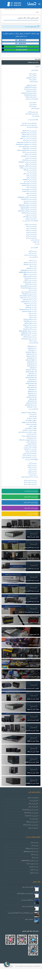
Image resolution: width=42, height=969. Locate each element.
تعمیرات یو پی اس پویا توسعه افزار (25, 893)
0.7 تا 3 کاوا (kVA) (32, 346)
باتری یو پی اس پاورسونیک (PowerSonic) (26, 144)
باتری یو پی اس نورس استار (30, 201)
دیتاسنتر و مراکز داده (32, 434)
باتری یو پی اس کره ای (31, 236)
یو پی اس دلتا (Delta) (31, 306)
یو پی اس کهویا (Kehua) (31, 323)
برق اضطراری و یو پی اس (27, 900)
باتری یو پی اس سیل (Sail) (30, 170)
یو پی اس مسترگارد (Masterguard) (28, 331)
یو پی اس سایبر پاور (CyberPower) (28, 309)
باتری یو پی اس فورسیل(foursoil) (28, 184)
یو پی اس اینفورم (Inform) (30, 282)
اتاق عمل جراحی (33, 416)
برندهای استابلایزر (34, 82)
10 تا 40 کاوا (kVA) (32, 364)
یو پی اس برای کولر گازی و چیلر (29, 458)
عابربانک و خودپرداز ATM (31, 446)
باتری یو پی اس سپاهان (31, 164)
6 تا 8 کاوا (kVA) (33, 395)
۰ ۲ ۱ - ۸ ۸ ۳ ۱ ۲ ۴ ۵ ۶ (21, 43)
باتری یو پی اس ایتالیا (31, 226)
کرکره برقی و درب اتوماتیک (30, 450)
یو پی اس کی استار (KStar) (30, 325)
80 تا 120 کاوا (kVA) (31, 403)
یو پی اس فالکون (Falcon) (30, 319)
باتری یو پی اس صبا (32, 172)
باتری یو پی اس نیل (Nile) (30, 203)
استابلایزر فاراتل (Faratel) (30, 95)
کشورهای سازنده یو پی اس (31, 459)
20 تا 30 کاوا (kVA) (32, 376)
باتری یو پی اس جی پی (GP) (29, 152)
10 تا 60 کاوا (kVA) (32, 366)
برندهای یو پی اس (33, 257)
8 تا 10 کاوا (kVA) (32, 401)
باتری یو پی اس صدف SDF (30, 174)
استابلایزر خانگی (33, 74)
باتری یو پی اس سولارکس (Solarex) (28, 166)
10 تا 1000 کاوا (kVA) (31, 352)
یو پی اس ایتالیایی (32, 467)
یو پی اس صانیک (32, 313)
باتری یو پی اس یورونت (31, 215)
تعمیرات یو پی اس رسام (27, 906)
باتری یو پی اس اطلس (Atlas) (29, 135)
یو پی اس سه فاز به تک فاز (30, 482)
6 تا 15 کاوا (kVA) (32, 393)
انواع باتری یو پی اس (33, 120)
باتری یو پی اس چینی (31, 232)
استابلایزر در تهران (29, 919)
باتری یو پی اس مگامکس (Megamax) (27, 197)
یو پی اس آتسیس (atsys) (30, 263)
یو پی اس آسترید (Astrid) (30, 264)
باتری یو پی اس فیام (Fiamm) (29, 185)
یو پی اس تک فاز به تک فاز (30, 480)
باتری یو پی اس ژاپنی (31, 234)
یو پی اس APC (33, 261)
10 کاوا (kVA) (33, 368)
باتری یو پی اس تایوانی (31, 230)
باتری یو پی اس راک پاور (31, 154)
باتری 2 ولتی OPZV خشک (31, 114)
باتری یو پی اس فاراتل (31, 176)
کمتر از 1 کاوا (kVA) (32, 407)
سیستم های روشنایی (32, 438)
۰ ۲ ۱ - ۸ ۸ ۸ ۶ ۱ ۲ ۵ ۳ (21, 40)
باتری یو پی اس (35, 116)
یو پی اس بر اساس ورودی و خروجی (29, 477)
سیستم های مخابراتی (31, 442)
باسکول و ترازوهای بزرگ (31, 420)
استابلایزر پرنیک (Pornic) (30, 89)
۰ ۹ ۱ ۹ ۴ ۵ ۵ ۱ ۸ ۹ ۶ (21, 47)
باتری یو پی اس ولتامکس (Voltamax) (27, 211)
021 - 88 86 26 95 (15, 5)
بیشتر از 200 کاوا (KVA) (31, 405)
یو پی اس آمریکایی (32, 465)
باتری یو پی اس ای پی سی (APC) (28, 139)
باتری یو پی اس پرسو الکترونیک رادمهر (28, 146)
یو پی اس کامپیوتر (34, 873)
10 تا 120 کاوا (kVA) (31, 354)
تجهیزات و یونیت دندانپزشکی (30, 430)
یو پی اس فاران (33, 317)
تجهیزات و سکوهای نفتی (31, 428)
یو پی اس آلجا (33, 266)
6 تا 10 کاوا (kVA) (32, 391)
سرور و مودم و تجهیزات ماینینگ (29, 436)
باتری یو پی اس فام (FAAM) (30, 180)
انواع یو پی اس (34, 247)
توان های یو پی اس (33, 343)
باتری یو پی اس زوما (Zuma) (29, 160)
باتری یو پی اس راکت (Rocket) (29, 156)
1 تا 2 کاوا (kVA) (33, 350)
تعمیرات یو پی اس (32, 514)
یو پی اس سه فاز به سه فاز (30, 484)
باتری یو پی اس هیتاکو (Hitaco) (29, 209)
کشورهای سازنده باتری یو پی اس (30, 221)
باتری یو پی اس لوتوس (31, 193)
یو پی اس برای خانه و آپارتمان (29, 456)
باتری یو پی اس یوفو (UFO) (30, 217)
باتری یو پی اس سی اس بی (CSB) (28, 168)
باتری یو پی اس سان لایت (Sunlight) (27, 162)
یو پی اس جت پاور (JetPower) (29, 302)
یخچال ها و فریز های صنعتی (30, 454)
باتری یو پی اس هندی (31, 238)
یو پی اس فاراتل (33, 315)
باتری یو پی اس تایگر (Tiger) (30, 148)
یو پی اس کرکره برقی (33, 867)
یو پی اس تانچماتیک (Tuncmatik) (28, 296)
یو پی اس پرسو (33, 290)
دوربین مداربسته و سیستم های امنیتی (27, 432)
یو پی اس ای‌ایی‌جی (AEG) (30, 276)
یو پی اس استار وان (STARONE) (29, 270)
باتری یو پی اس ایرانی (31, 228)
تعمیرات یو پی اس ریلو (28, 887)
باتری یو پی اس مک (32, 195)
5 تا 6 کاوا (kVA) (33, 389)
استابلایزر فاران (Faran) (31, 97)
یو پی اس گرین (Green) (31, 327)
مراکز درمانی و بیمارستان (31, 452)
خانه (38, 9)
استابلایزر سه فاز (33, 80)
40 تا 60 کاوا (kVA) (32, 387)
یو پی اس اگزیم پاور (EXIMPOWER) (28, 272)
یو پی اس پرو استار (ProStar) (29, 294)
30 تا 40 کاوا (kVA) (32, 382)
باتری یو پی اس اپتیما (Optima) (29, 133)
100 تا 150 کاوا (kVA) (31, 370)
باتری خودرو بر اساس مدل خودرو (23, 9)
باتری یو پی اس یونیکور (31, 219)
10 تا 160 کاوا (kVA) (31, 356)
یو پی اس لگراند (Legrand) (30, 329)
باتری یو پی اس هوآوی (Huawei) (28, 207)
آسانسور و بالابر (33, 415)
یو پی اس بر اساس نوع (31, 508)
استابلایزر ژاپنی (33, 105)
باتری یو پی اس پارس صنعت (30, 141)
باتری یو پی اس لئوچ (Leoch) (29, 189)
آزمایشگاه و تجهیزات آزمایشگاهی (29, 413)
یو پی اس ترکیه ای (32, 473)
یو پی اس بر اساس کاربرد (30, 502)
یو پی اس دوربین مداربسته (32, 864)
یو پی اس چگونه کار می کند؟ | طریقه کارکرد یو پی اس (20, 913)
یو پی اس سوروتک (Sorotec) (29, 311)
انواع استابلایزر (34, 70)
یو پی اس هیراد (33, 341)
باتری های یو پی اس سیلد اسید (29, 123)
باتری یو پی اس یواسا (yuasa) (29, 213)
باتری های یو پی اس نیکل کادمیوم (29, 125)
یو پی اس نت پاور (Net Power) (29, 335)
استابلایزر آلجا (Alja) (32, 85)
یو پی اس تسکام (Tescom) (30, 300)
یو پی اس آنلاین (33, 253)
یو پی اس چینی (33, 475)
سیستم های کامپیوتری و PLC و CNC (28, 440)
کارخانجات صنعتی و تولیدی (30, 448)
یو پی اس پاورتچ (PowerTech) (29, 288)
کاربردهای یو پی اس (33, 409)
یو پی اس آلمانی (33, 463)
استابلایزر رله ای (33, 76)
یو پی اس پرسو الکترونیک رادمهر (29, 292)
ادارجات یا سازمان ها (32, 418)
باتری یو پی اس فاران (32, 178)
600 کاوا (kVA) (33, 399)
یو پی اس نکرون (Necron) (30, 337)
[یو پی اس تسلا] (32, 4)
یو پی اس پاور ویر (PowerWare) (28, 286)
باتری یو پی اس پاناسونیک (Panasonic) (27, 142)
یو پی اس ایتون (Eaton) (31, 278)
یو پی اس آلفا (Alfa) (31, 268)
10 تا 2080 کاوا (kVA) (31, 360)
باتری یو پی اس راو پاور (31, 158)
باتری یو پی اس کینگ (31, 187)
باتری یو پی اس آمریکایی (31, 224)
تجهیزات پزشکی (33, 426)
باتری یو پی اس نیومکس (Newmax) (28, 205)
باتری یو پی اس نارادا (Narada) (29, 199)
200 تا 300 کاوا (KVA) (31, 378)
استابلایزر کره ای (33, 106)
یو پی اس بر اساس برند (31, 491)
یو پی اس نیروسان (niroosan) (29, 339)
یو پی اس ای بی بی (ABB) (30, 274)
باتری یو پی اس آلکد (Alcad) (29, 131)
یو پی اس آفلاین (33, 251)
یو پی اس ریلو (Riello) (31, 308)
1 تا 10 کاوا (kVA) (32, 348)
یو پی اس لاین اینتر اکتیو (31, 255)
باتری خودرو (33, 9)
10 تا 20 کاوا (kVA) (32, 358)
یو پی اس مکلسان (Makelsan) (29, 333)
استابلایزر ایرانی (33, 103)
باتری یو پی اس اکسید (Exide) (29, 137)
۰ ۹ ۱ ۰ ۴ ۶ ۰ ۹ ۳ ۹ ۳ (21, 50)
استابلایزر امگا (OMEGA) (31, 87)
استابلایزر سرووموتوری (31, 78)
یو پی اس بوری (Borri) (31, 284)
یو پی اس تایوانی (32, 471)
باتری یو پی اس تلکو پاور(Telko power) (27, 150)
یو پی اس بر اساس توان (30, 497)
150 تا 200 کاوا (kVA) (31, 372)
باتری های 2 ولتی (35, 108)
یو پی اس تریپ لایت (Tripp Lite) (28, 298)
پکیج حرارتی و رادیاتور (31, 424)
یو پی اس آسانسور (34, 870)
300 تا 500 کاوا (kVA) (31, 384)
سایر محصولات (36, 242)
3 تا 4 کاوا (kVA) (33, 380)
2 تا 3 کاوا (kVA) (33, 374)
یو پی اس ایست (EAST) (31, 280)
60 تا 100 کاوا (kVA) (31, 397)
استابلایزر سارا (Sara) (31, 91)
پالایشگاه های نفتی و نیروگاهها (29, 422)
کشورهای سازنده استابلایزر (32, 99)
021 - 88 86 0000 (15, 3)
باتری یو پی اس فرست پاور (30, 182)
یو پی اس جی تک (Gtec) (30, 304)
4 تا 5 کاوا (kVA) (33, 385)
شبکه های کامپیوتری (32, 444)
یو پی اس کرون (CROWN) (30, 321)
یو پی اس (37, 244)
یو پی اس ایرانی (33, 469)
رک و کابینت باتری (35, 240)
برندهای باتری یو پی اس (32, 127)
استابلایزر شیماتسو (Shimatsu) (29, 93)
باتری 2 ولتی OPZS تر (33, 112)
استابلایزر (37, 67)
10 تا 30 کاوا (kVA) (32, 362)
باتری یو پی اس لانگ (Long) (29, 191)
